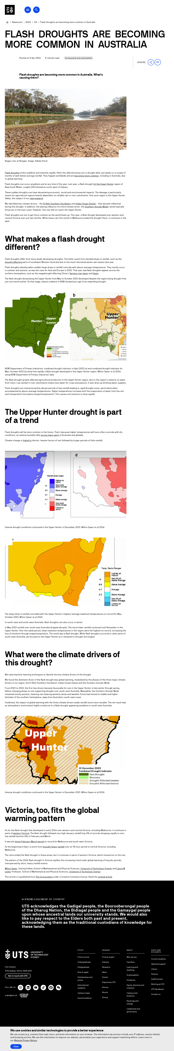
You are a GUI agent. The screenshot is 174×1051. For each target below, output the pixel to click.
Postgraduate (83, 967)
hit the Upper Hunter (103, 184)
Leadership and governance (133, 1010)
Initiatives (131, 980)
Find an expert (108, 957)
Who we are (132, 957)
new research (36, 198)
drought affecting (13, 262)
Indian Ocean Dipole (85, 203)
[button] (151, 62)
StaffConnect (157, 979)
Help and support (158, 964)
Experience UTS (109, 982)
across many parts (50, 435)
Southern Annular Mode (96, 206)
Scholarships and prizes (85, 978)
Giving (105, 997)
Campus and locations (132, 994)
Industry (105, 962)
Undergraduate (84, 962)
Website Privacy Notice (25, 1040)
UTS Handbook (157, 989)
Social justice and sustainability (78, 58)
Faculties (131, 962)
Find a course (83, 957)
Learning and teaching (132, 968)
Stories (105, 987)
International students (83, 986)
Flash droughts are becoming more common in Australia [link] (67, 22)
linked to (27, 440)
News (104, 972)
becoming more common (86, 175)
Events (105, 977)
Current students (158, 959)
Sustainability (133, 975)
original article (105, 877)
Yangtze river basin (78, 273)
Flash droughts (12, 172)
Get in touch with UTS (17, 976)
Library (154, 969)
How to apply (83, 972)
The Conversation (44, 877)
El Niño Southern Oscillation (57, 203)
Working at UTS (157, 984)
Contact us (155, 994)
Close (16, 1046)
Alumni (105, 992)
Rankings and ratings (133, 1002)
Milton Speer (11, 868)
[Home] (7, 22)
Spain (95, 273)
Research (106, 967)
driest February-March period (29, 841)
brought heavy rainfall (53, 846)
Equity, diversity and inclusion (135, 986)
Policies (154, 974)
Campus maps (84, 993)
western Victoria (21, 833)
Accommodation (85, 998)
